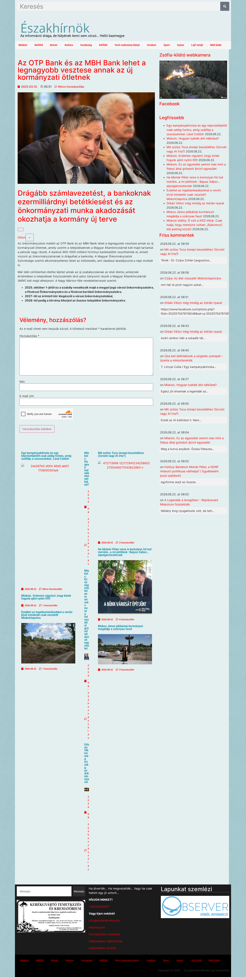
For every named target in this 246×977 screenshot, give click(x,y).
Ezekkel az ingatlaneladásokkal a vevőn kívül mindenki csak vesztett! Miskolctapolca (46, 615)
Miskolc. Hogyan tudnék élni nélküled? (86, 468)
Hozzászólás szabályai (104, 934)
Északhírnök (55, 27)
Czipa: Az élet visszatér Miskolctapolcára (192, 278)
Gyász (180, 45)
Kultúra (69, 45)
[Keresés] (224, 6)
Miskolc (23, 45)
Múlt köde (216, 45)
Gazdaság (86, 45)
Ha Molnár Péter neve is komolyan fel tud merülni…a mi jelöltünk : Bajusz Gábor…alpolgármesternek (124, 552)
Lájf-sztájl (197, 45)
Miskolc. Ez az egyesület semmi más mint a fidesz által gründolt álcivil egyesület (86, 609)
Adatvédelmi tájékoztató (105, 941)
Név (22, 381)
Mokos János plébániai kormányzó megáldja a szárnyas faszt (120, 627)
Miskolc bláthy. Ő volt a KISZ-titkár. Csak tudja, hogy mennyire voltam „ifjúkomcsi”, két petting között (195, 225)
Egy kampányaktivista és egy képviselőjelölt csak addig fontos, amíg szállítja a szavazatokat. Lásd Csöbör (46, 455)
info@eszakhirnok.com (104, 920)
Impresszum (97, 927)
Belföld (39, 45)
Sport (167, 45)
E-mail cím (26, 396)
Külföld (103, 45)
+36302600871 (99, 906)
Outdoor (151, 45)
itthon (22, 237)
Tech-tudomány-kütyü (127, 45)
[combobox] (44, 891)
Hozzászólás (29, 335)
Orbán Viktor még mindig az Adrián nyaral (86, 763)
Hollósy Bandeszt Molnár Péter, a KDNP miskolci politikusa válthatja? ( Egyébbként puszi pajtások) (189, 471)
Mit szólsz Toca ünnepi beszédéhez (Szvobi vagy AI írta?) (121, 454)
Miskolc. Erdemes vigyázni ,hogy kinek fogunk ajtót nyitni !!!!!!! (46, 597)
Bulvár (53, 45)
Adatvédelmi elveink (102, 948)
